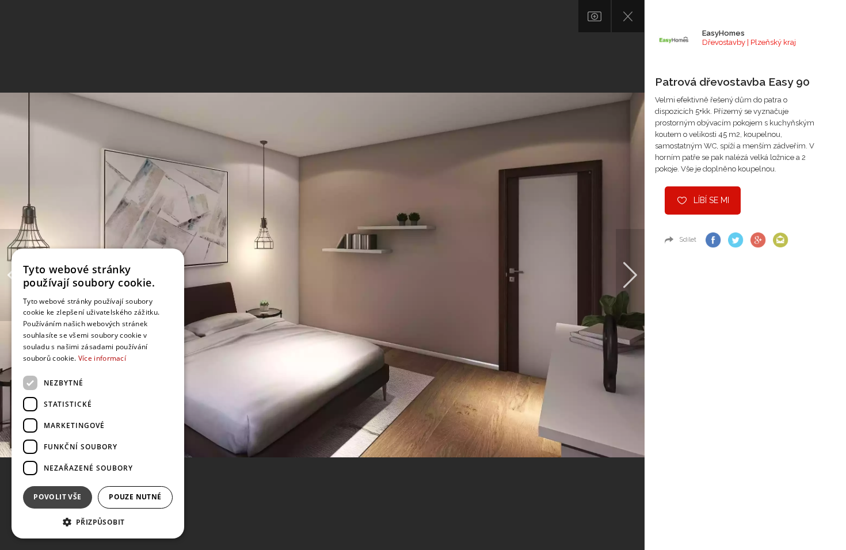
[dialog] (98, 393)
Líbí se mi (711, 200)
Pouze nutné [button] (135, 497)
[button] (98, 521)
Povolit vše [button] (57, 497)
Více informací (102, 358)
